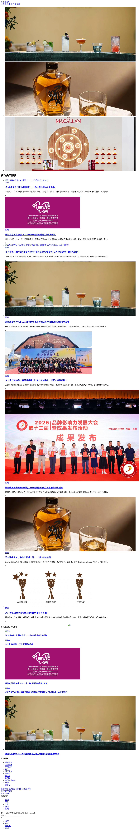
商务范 (7, 785)
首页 (7, 821)
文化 (10, 4)
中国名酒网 (5, 2)
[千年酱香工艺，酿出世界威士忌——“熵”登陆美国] (70, 116)
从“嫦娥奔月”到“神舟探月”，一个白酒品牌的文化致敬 (26, 635)
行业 (14, 4)
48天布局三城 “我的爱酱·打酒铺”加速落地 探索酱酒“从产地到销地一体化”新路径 (36, 692)
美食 (6, 4)
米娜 (7, 783)
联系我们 (12, 789)
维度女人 (8, 771)
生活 (2, 4)
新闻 (18, 4)
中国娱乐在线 (10, 780)
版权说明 (27, 789)
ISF (6, 769)
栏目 (7, 823)
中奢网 (7, 773)
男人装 (7, 776)
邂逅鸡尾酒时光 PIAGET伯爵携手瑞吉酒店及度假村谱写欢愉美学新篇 (32, 754)
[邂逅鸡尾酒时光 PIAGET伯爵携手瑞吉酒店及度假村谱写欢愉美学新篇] (70, 61)
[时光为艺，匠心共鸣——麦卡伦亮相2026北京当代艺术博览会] (70, 170)
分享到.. (8, 826)
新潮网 (7, 778)
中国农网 (8, 765)
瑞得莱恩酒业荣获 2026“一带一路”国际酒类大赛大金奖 (26, 683)
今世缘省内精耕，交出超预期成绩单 (19, 644)
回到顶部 (4, 791)
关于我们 (4, 789)
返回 (10, 791)
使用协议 (19, 789)
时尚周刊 (8, 762)
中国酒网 (8, 767)
